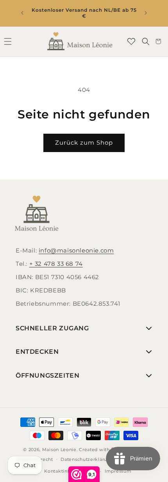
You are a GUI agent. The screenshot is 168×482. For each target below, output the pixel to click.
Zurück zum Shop (84, 142)
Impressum (118, 471)
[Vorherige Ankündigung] (22, 13)
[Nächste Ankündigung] (145, 13)
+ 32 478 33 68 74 (56, 263)
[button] (145, 41)
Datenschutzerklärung (87, 459)
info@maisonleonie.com (76, 250)
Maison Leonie (59, 449)
